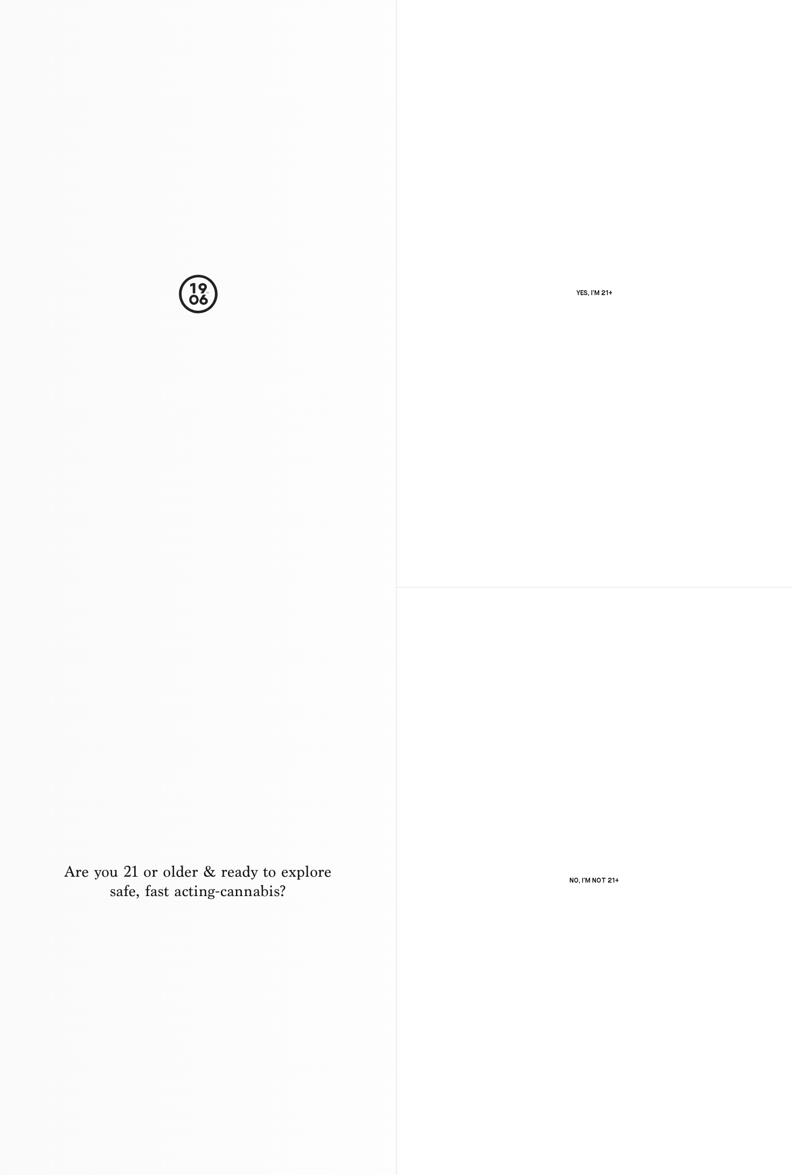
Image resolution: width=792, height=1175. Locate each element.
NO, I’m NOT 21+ (594, 881)
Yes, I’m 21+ (594, 293)
